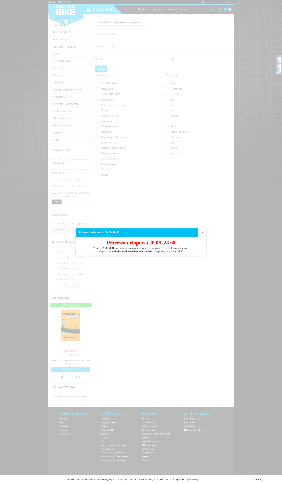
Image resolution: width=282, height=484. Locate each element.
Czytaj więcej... (193, 479)
